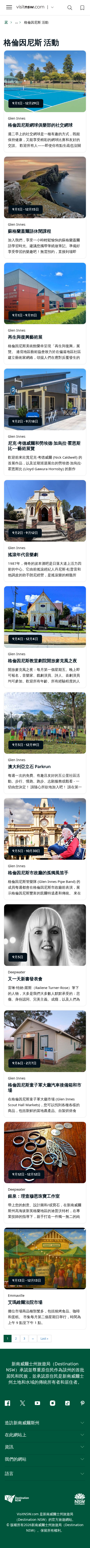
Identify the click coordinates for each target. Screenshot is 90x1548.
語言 (9, 1473)
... (17, 22)
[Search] (70, 9)
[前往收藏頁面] (81, 7)
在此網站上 (15, 1435)
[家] (30, 7)
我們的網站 (15, 1459)
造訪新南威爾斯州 (22, 1423)
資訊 (9, 1447)
